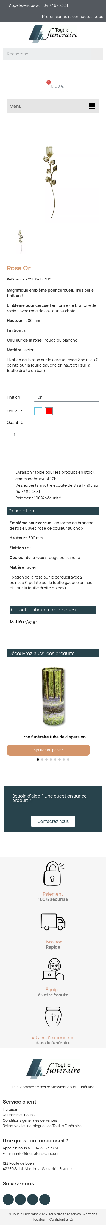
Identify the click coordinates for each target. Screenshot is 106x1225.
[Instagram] (20, 1199)
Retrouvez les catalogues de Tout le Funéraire (42, 1125)
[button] (12, 713)
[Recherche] (97, 54)
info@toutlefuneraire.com (38, 1153)
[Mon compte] (53, 69)
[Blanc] (38, 411)
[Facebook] (8, 1199)
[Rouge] (49, 411)
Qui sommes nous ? (19, 1114)
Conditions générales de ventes (30, 1120)
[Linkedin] (44, 1199)
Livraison (10, 1109)
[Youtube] (32, 1199)
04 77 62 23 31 (46, 1148)
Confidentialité (61, 1219)
